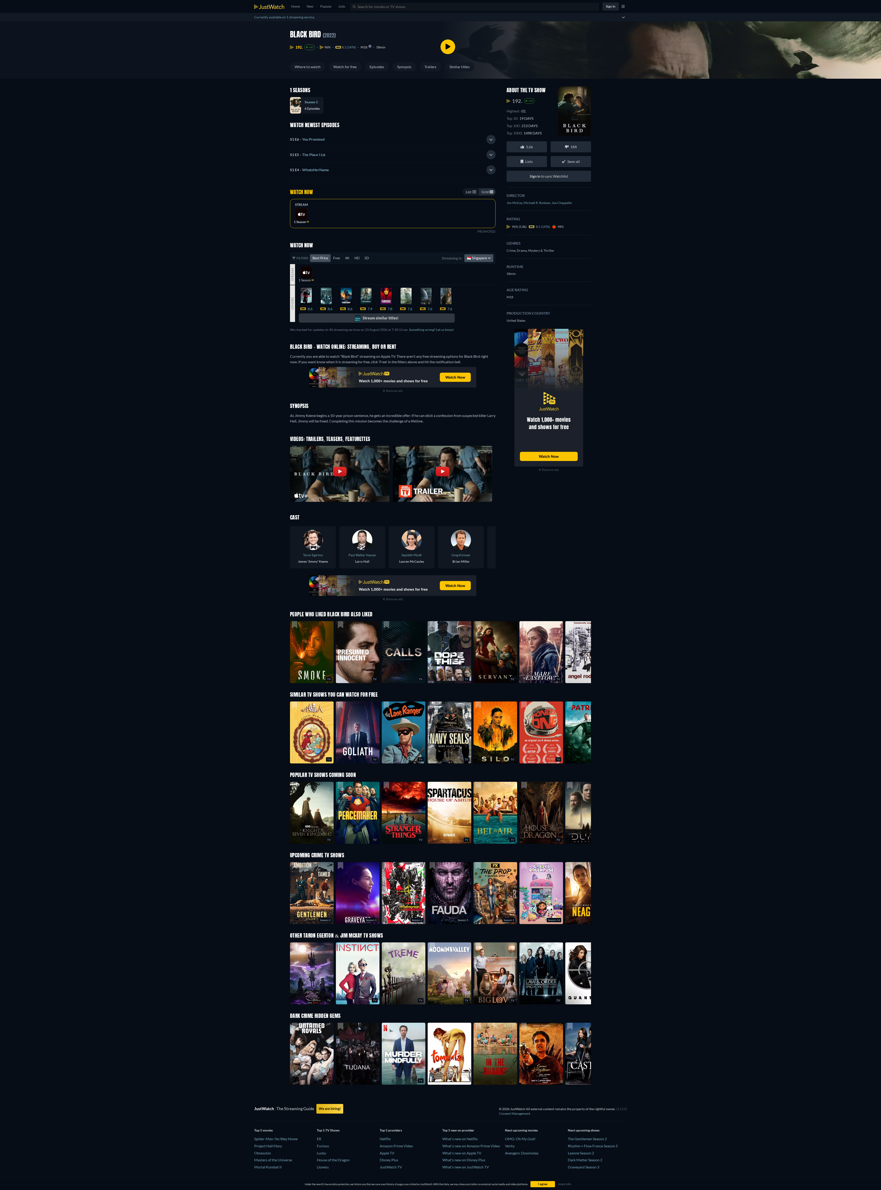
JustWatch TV (391, 1167)
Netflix (385, 1139)
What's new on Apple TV (461, 1153)
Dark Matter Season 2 (585, 1160)
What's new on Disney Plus (463, 1160)
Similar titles (459, 66)
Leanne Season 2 (581, 1153)
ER (319, 1139)
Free (336, 258)
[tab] (393, 139)
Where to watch (308, 66)
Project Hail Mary (268, 1146)
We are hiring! (330, 1108)
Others (292, 303)
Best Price (320, 258)
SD (367, 258)
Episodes (377, 66)
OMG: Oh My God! (520, 1139)
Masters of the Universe (273, 1160)
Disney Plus (389, 1160)
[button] (449, 813)
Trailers (430, 66)
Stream (301, 205)
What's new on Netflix (460, 1139)
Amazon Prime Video (396, 1146)
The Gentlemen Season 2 (587, 1139)
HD (357, 258)
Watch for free (345, 66)
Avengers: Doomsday (521, 1153)
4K (347, 258)
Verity (510, 1146)
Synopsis (404, 66)
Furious (323, 1146)
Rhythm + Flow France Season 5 (593, 1146)
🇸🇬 (477, 258)
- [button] (307, 139)
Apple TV (387, 1153)
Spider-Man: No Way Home (276, 1139)
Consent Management (514, 1113)
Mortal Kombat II (268, 1167)
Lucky (321, 1153)
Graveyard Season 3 (583, 1167)
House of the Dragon (333, 1160)
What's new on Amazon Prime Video (471, 1146)
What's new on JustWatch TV (465, 1167)
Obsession (262, 1153)
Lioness (323, 1167)
